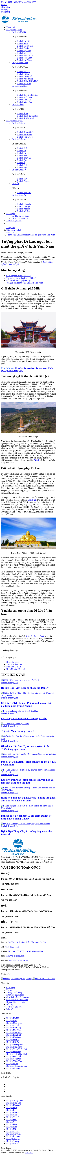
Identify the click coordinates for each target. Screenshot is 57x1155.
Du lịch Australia (24, 192)
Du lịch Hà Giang (24, 60)
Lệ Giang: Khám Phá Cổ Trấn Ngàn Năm (24, 718)
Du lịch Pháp (22, 148)
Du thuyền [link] (10, 213)
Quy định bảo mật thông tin (17, 997)
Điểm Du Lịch (12, 662)
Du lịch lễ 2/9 (22, 113)
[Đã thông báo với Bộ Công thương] (17, 978)
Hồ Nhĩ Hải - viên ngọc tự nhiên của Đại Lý (25, 687)
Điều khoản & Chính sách (17, 999)
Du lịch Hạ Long (24, 50)
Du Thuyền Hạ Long (20, 216)
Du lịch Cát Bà (23, 48)
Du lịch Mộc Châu (25, 46)
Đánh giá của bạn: (11, 650)
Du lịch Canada (23, 181)
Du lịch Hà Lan (23, 153)
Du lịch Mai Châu (24, 53)
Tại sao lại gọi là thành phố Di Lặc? (21, 278)
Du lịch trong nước (14, 30)
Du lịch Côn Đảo (24, 100)
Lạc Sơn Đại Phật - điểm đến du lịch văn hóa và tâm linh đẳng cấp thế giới (27, 781)
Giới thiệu (10, 988)
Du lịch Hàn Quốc (24, 137)
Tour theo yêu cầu (13, 221)
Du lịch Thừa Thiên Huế (27, 81)
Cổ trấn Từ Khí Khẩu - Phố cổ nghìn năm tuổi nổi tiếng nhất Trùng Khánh (26, 704)
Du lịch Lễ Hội (18, 104)
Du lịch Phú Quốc (24, 97)
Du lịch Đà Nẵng (24, 83)
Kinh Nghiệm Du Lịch (15, 669)
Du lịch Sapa (22, 43)
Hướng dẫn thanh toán (15, 1002)
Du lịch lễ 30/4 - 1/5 (25, 118)
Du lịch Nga (22, 167)
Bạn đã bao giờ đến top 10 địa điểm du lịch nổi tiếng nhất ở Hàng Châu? (26, 817)
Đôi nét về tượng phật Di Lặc (19, 280)
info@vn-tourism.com (15, 956)
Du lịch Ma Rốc (23, 211)
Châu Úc (15, 183)
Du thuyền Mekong (20, 218)
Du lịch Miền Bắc (19, 32)
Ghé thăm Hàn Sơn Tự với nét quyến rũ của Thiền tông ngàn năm (25, 747)
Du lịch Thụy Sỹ (24, 158)
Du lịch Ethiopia (24, 204)
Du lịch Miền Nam (19, 86)
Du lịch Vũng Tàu (24, 102)
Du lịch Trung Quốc (25, 132)
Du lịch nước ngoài (14, 121)
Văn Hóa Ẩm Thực (14, 664)
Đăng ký (4, 9)
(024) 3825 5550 (12, 947)
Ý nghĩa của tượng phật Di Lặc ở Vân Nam (24, 283)
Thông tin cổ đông (14, 992)
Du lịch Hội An (23, 74)
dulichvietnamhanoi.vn (18, 960)
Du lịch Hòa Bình (24, 58)
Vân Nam (32, 500)
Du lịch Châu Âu (19, 139)
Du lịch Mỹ (22, 179)
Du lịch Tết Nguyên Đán (27, 116)
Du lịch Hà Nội (23, 41)
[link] (44, 978)
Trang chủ (10, 27)
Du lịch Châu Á (18, 123)
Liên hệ (4, 4)
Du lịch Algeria (23, 209)
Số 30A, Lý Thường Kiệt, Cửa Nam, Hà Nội (27, 942)
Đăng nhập (5, 12)
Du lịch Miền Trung (20, 62)
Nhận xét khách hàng (15, 995)
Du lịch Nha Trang (25, 79)
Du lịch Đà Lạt (23, 71)
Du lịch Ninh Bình (25, 55)
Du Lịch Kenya (23, 206)
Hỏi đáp (9, 1004)
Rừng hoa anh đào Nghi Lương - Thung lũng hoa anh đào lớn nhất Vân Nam (28, 799)
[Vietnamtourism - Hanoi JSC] (19, 23)
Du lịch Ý (21, 162)
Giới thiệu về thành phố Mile (18, 275)
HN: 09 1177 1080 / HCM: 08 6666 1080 (18, 2)
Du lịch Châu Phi (19, 195)
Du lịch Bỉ (21, 151)
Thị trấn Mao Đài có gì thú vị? (17, 731)
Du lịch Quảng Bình (25, 76)
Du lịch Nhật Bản (24, 134)
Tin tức (9, 990)
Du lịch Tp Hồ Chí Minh (27, 95)
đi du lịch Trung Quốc (35, 636)
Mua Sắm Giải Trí (13, 667)
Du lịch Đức (22, 160)
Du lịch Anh (22, 155)
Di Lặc (37, 460)
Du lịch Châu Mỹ (19, 170)
